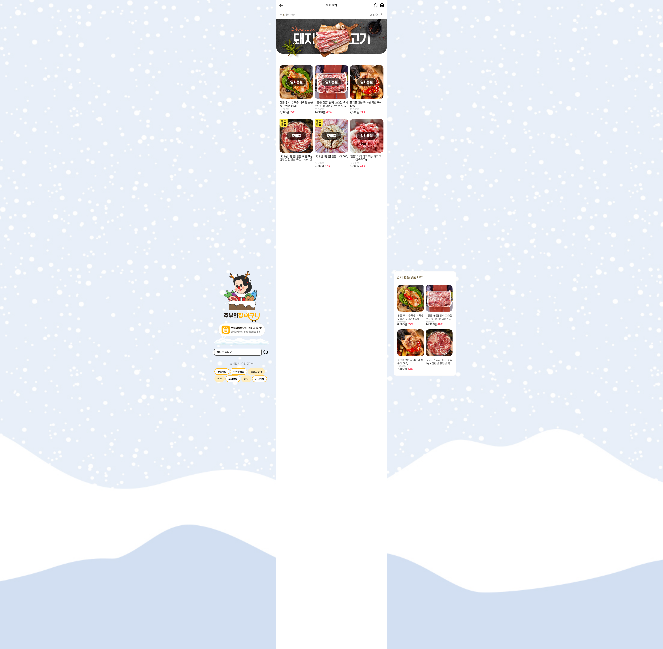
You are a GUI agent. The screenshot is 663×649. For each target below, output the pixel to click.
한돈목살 (221, 371)
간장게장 (259, 379)
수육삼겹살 (238, 371)
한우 (246, 379)
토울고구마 (256, 371)
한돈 (219, 379)
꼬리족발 (232, 379)
